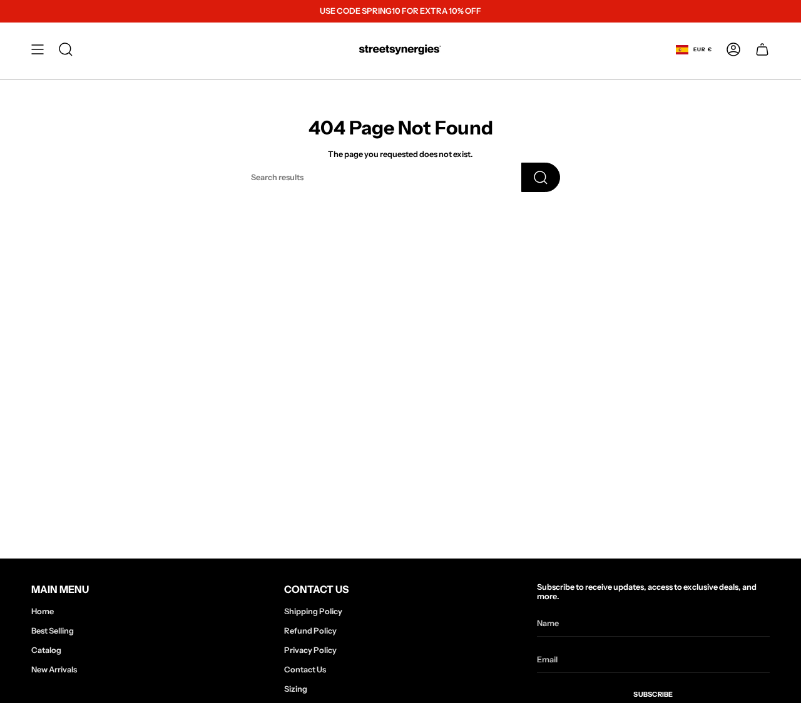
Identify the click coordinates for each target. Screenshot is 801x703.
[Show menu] (37, 49)
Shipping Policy (313, 611)
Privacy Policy (310, 650)
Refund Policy (310, 630)
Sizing (295, 689)
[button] (65, 49)
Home (42, 611)
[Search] (540, 177)
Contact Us (305, 669)
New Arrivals (54, 669)
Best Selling (52, 630)
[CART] (762, 49)
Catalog (46, 650)
